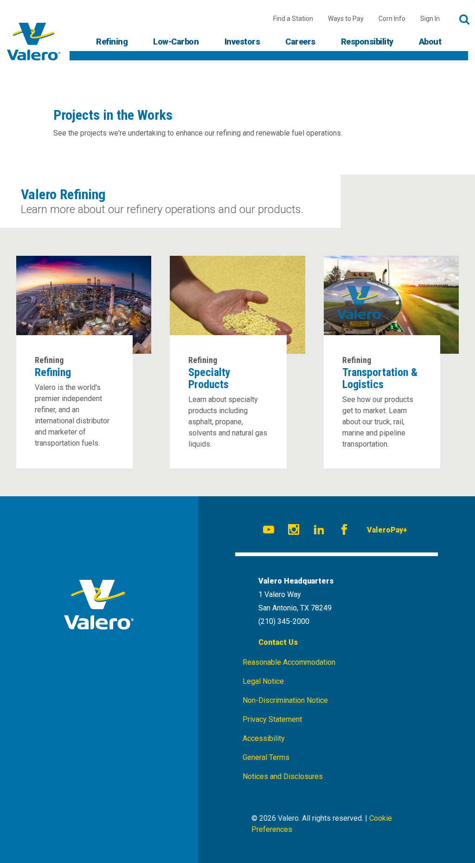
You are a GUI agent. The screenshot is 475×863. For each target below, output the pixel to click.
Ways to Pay (346, 18)
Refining (112, 41)
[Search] (464, 19)
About (430, 41)
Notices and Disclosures (283, 776)
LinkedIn (320, 531)
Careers (300, 41)
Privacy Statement (272, 719)
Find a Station (293, 18)
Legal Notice (263, 681)
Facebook (346, 531)
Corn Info (392, 18)
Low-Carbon (176, 41)
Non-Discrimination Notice (285, 700)
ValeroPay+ (387, 530)
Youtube (270, 531)
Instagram (295, 531)
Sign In (430, 18)
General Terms (266, 757)
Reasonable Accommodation (289, 662)
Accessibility (264, 738)
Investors (242, 41)
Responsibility (367, 41)
